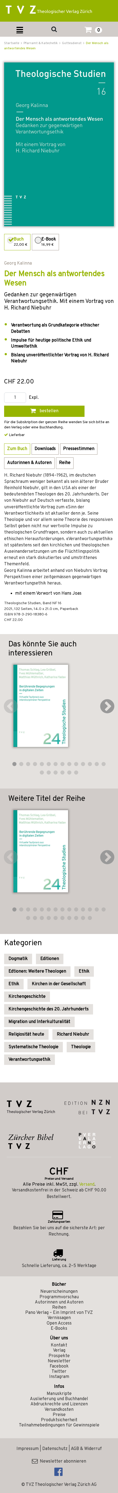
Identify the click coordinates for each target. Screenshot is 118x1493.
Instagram (59, 1377)
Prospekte (59, 1356)
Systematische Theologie (33, 1047)
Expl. (34, 397)
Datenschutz (55, 1449)
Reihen (59, 1307)
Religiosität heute (26, 1034)
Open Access (59, 1323)
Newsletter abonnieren (62, 1461)
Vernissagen (59, 1318)
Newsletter (59, 1361)
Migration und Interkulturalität (39, 1022)
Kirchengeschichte (27, 996)
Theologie (81, 1047)
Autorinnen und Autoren (59, 1302)
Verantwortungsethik (29, 1059)
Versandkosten (59, 1409)
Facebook (59, 1366)
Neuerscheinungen (59, 1291)
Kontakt (59, 1345)
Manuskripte (59, 1394)
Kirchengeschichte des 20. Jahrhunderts (49, 1009)
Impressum (27, 1449)
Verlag (59, 1350)
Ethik (84, 971)
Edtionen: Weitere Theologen (37, 971)
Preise (59, 1415)
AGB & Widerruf (86, 1449)
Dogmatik (18, 959)
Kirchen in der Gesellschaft (59, 984)
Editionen (49, 959)
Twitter (59, 1371)
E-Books (59, 1328)
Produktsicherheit (59, 1420)
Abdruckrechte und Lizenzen (59, 1404)
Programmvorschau (59, 1297)
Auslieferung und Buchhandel (59, 1399)
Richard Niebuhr (73, 1034)
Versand (86, 1184)
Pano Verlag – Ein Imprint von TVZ (59, 1313)
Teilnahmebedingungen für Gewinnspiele (59, 1425)
